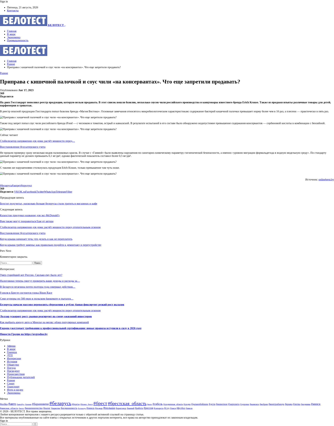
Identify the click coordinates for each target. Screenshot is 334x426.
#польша (109, 408)
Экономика (13, 37)
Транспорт (13, 386)
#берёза (76, 404)
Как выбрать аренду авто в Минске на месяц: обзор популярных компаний (44, 322)
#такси (173, 408)
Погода (11, 367)
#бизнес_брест (86, 404)
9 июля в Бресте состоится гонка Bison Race (26, 292)
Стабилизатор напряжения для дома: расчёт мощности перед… (37, 140)
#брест (100, 403)
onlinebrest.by (326, 179)
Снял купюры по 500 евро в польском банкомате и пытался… (36, 298)
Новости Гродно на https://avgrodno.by (24, 334)
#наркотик (55, 408)
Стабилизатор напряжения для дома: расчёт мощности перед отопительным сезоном (50, 310)
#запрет (16, 185)
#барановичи (40, 404)
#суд (166, 408)
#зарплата (234, 404)
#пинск (90, 408)
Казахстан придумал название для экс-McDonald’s (29, 215)
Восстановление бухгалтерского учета (22, 146)
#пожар (99, 408)
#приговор (121, 408)
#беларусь (6, 185)
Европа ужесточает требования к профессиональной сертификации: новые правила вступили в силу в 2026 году (71, 328)
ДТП (10, 355)
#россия (148, 408)
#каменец (254, 404)
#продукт (26, 185)
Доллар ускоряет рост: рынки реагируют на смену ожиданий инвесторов (46, 316)
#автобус (21, 404)
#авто (12, 404)
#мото (21, 408)
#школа (189, 408)
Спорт (10, 383)
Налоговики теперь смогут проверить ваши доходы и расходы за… (40, 280)
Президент (13, 370)
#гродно (187, 404)
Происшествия (16, 374)
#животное (222, 404)
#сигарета (159, 408)
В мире (11, 34)
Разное (4, 73)
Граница (12, 352)
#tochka (4, 404)
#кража (288, 404)
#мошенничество (34, 408)
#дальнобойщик (199, 404)
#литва (296, 404)
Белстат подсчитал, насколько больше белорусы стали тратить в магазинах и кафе (48, 203)
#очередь (82, 408)
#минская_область (9, 408)
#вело (149, 404)
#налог (46, 408)
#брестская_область (127, 403)
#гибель (158, 404)
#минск (315, 404)
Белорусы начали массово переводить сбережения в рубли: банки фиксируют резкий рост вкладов (62, 304)
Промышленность (17, 40)
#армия (28, 404)
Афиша (11, 345)
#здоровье (244, 404)
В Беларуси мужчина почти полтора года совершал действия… (37, 286)
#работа (139, 408)
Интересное (14, 358)
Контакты (13, 10)
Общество (13, 364)
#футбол (181, 408)
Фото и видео (15, 389)
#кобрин (264, 404)
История (12, 361)
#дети (212, 404)
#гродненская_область (173, 404)
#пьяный (130, 408)
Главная (11, 31)
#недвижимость (69, 408)
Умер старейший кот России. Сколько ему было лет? (31, 275)
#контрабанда (276, 404)
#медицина (305, 404)
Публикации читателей (21, 377)
